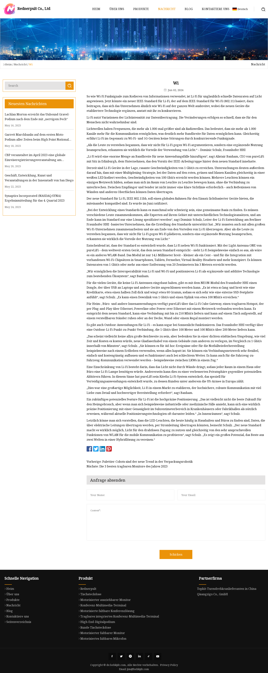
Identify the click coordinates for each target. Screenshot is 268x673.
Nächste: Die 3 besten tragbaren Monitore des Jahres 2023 (127, 466)
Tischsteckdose (90, 594)
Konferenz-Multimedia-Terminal (103, 605)
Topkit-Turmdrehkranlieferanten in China (226, 589)
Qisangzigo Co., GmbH (212, 594)
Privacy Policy (169, 665)
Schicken (176, 554)
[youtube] (157, 656)
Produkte (141, 9)
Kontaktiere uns (215, 9)
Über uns (116, 9)
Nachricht (167, 9)
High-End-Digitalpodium (97, 622)
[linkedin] (139, 656)
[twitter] (121, 656)
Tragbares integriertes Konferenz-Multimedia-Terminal (119, 616)
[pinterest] (130, 656)
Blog (189, 9)
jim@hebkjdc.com (138, 669)
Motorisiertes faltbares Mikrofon (103, 639)
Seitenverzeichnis (18, 622)
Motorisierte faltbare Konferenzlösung (107, 611)
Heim (96, 9)
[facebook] (112, 656)
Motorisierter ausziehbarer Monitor (105, 600)
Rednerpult (88, 589)
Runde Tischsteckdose (95, 627)
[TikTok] (148, 656)
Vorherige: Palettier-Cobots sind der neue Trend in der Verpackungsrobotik (140, 462)
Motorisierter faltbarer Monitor (102, 633)
